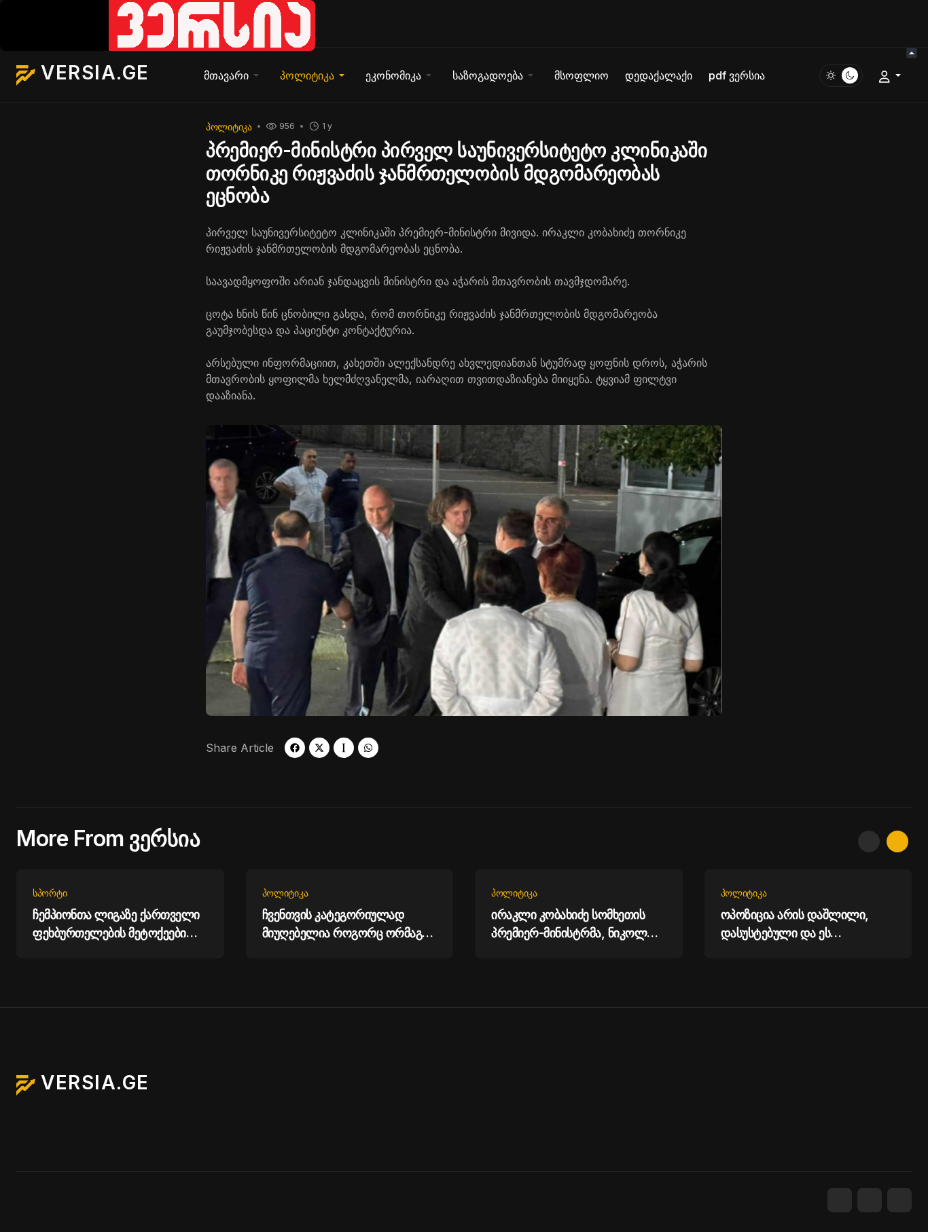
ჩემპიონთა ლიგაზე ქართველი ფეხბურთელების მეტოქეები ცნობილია (116, 924)
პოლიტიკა (229, 126)
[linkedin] (899, 1200)
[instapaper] (344, 748)
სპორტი (50, 893)
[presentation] (869, 841)
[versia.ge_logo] (157, 24)
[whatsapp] (368, 748)
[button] (234, 75)
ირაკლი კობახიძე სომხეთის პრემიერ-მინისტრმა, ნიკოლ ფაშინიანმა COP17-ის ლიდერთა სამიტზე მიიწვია (569, 924)
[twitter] (319, 748)
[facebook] (295, 748)
